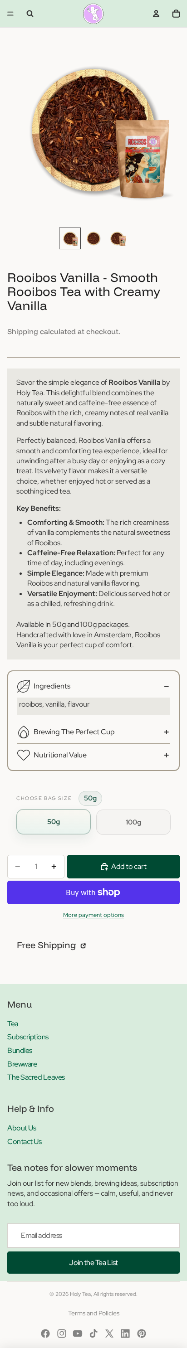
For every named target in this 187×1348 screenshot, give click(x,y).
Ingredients (52, 686)
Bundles (19, 1050)
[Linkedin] (125, 1333)
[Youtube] (77, 1333)
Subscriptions (28, 1037)
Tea (12, 1023)
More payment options (93, 915)
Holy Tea (80, 1294)
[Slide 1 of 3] (70, 238)
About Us (21, 1128)
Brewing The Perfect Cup (74, 732)
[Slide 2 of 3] (93, 238)
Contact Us (24, 1141)
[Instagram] (61, 1333)
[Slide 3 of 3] (117, 238)
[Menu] (10, 13)
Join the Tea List (93, 1262)
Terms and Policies (93, 1313)
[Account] (156, 14)
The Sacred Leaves (36, 1077)
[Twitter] (109, 1333)
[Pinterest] (141, 1333)
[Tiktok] (93, 1333)
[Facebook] (45, 1333)
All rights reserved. (116, 1294)
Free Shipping (48, 944)
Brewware (22, 1064)
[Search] (30, 14)
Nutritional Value (60, 755)
